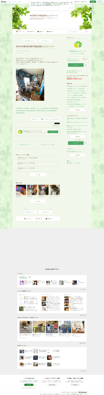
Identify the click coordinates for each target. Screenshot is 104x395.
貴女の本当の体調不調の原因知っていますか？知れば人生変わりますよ (77, 132)
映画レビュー (22, 294)
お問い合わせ (50, 394)
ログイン (100, 1)
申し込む (75, 384)
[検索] (86, 32)
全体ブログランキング (72, 59)
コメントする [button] (46, 119)
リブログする (56, 119)
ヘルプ (85, 394)
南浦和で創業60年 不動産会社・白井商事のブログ (77, 119)
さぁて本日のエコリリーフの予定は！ (46, 40)
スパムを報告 (43, 394)
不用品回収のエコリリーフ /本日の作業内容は (77, 86)
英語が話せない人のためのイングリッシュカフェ (77, 122)
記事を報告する (57, 125)
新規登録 (93, 1)
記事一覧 (32, 31)
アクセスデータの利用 (65, 394)
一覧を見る (77, 110)
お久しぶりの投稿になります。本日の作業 (76, 97)
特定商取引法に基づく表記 (77, 394)
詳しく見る (52, 384)
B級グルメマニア (67, 294)
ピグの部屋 (81, 53)
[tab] (23, 277)
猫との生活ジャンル (23, 277)
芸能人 (30, 277)
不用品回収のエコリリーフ (77, 51)
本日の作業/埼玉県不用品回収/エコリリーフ (35, 46)
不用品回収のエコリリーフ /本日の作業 (75, 88)
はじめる (29, 384)
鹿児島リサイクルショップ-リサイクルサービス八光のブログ (77, 126)
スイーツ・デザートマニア (47, 294)
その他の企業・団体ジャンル (73, 60)
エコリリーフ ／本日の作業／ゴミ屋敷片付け (77, 93)
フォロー (53, 131)
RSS (70, 161)
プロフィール (74, 53)
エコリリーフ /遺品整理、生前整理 (74, 95)
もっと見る (37, 174)
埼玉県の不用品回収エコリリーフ (74, 151)
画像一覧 (41, 31)
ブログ (20, 53)
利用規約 (57, 394)
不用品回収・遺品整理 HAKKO (74, 129)
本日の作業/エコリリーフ (30, 40)
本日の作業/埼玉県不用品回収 (73, 99)
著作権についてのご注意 (74, 163)
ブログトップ (21, 31)
